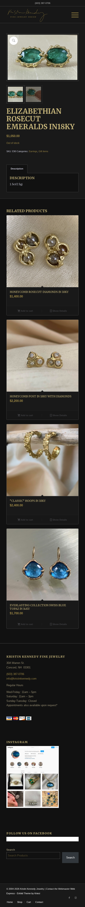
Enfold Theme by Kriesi (28, 893)
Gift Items (43, 151)
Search (10, 849)
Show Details (59, 311)
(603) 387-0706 (15, 674)
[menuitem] (73, 14)
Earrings (33, 151)
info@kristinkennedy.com (21, 678)
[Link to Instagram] (75, 898)
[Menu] (73, 14)
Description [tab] (17, 168)
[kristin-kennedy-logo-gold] (35, 14)
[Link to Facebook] (69, 898)
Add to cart (26, 311)
